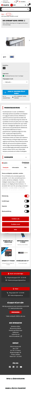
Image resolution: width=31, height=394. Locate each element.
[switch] (26, 201)
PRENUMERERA (15, 312)
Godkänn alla (15, 218)
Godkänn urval (15, 224)
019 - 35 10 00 (17, 356)
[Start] (5, 5)
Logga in (17, 1)
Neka (15, 229)
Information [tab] (15, 167)
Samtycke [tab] (5, 167)
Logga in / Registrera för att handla (16, 92)
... (7, 14)
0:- (27, 5)
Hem (2, 14)
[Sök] (28, 9)
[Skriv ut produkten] (24, 21)
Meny (14, 5)
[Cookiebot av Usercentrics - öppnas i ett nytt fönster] (22, 163)
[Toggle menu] (29, 1)
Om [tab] (25, 167)
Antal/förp (5, 65)
